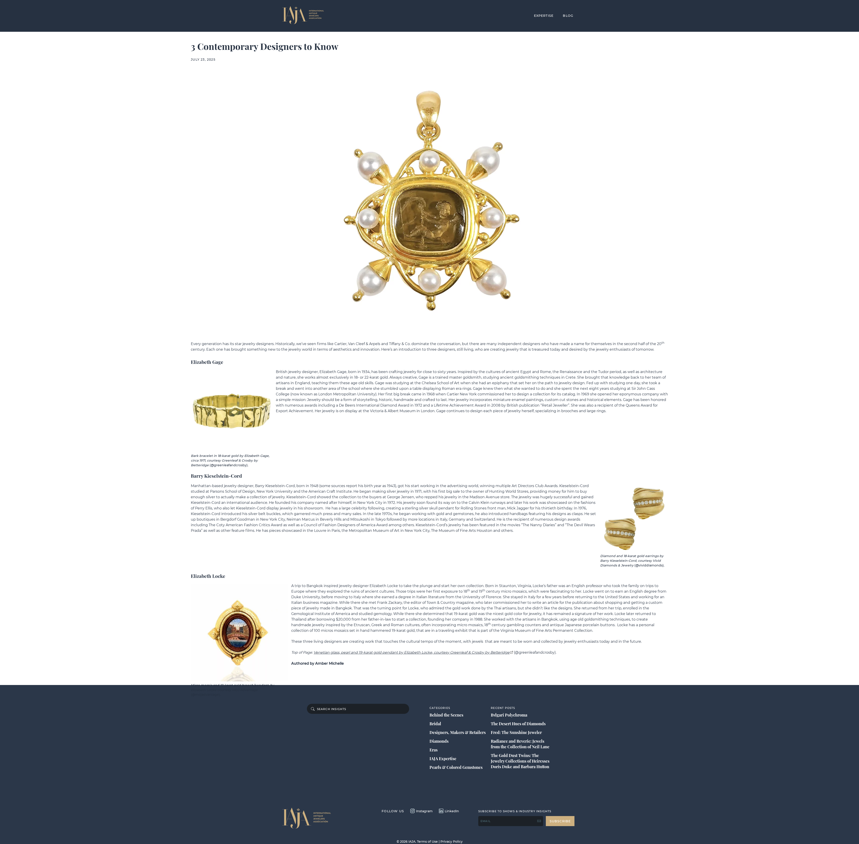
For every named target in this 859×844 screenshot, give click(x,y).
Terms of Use (427, 842)
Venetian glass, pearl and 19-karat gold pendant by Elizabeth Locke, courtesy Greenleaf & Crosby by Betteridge (412, 652)
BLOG (568, 16)
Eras (434, 750)
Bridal (435, 723)
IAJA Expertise (443, 758)
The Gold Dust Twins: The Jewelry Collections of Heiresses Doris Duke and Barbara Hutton (520, 761)
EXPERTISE (544, 16)
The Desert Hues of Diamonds (518, 723)
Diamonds (439, 741)
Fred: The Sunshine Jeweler (516, 732)
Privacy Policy (451, 842)
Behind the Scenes (446, 715)
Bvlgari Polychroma (509, 715)
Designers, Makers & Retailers (458, 732)
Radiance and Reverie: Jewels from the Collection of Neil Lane (520, 743)
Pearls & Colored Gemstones (456, 767)
